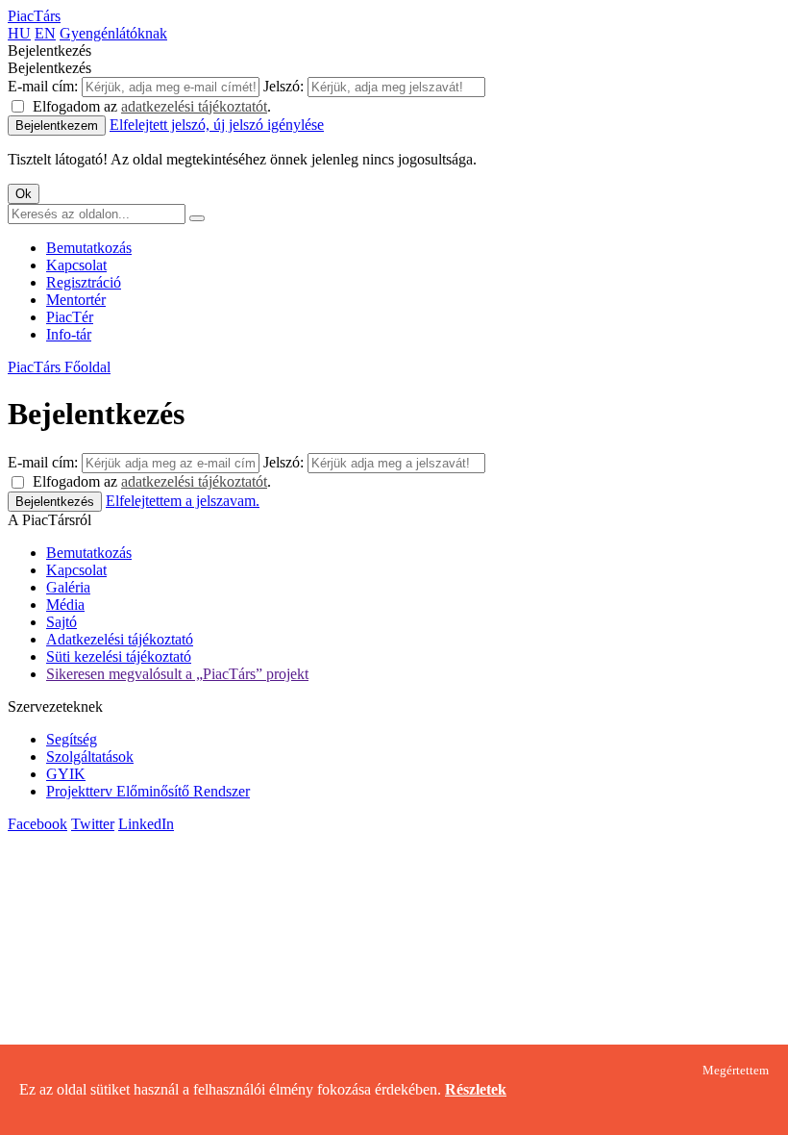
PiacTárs (34, 16)
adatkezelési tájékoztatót (194, 106)
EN (45, 33)
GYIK (66, 774)
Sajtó (61, 622)
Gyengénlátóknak (113, 33)
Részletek (475, 1089)
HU (19, 33)
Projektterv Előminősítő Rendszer (148, 791)
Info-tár (68, 334)
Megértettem (735, 1070)
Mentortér (76, 299)
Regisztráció (83, 282)
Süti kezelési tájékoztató (118, 656)
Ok (23, 194)
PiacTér (69, 317)
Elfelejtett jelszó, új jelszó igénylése (217, 124)
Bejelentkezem (56, 125)
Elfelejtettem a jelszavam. (182, 500)
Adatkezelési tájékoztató (119, 639)
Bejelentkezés (54, 501)
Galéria (68, 587)
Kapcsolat (76, 265)
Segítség (71, 739)
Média (65, 604)
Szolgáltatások (90, 756)
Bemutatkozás (89, 248)
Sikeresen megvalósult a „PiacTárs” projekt (177, 674)
